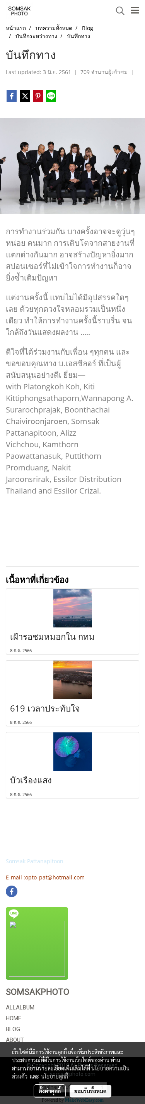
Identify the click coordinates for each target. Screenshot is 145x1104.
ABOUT (15, 1039)
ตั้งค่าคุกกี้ (50, 1090)
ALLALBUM (20, 1007)
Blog (13, 1029)
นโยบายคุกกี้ (54, 1076)
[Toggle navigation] (134, 10)
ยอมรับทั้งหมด (90, 1090)
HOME (13, 1018)
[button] (117, 11)
